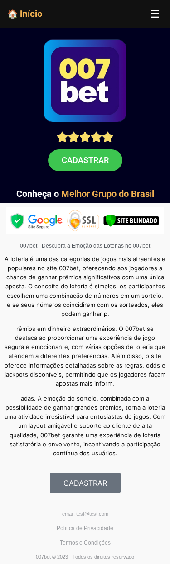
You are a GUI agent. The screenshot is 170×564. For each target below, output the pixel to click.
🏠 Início (25, 13)
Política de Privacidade (85, 528)
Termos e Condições (85, 543)
